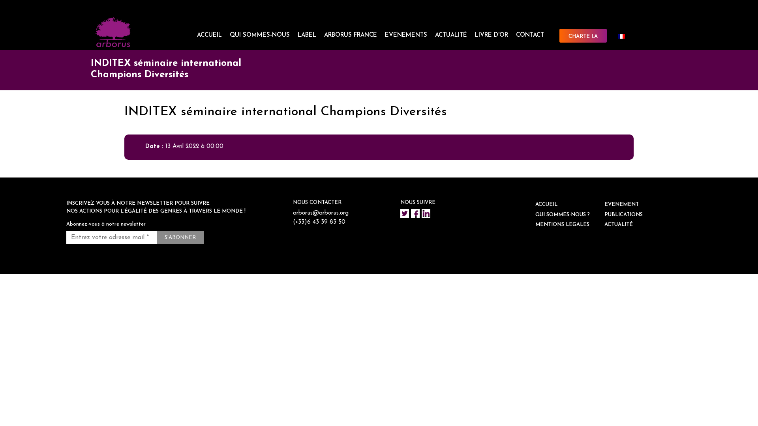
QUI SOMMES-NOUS (260, 35)
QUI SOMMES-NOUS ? (562, 214)
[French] (624, 36)
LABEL (307, 35)
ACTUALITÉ (451, 35)
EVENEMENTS (406, 35)
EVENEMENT (621, 204)
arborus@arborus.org (321, 213)
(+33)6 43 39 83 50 (319, 222)
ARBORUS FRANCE (350, 35)
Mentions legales (562, 224)
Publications (623, 214)
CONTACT (530, 35)
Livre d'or (491, 35)
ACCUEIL (209, 35)
